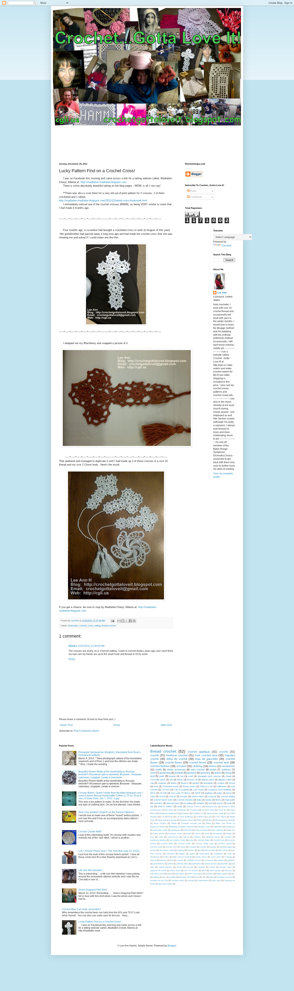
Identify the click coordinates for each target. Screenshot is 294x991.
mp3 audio (230, 800)
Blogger (172, 945)
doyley (208, 800)
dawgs (213, 847)
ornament (209, 860)
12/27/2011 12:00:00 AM (91, 646)
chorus (172, 796)
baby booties (201, 830)
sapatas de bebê (158, 870)
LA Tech (166, 789)
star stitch (179, 874)
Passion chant (186, 820)
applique (209, 793)
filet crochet (210, 850)
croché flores (173, 762)
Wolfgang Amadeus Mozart (181, 827)
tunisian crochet (224, 877)
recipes (220, 783)
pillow (170, 864)
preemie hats (172, 803)
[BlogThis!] (123, 621)
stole (229, 803)
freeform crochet (177, 755)
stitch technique (195, 874)
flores (218, 800)
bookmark (73, 625)
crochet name (184, 843)
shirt (210, 803)
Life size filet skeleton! (90, 870)
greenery (205, 772)
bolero (212, 766)
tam (233, 874)
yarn (161, 776)
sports (220, 803)
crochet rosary (224, 843)
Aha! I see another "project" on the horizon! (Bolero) (106, 812)
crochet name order (163, 800)
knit (171, 860)
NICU (153, 793)
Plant (199, 820)
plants (217, 772)
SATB (197, 793)
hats (229, 854)
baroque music (175, 833)
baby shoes (158, 833)
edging (180, 850)
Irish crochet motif (215, 813)
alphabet (218, 827)
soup (169, 874)
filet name (223, 850)
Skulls (174, 823)
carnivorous (173, 837)
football (179, 772)
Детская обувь (165, 884)
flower (174, 783)
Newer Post (66, 725)
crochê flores (197, 762)
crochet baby (203, 840)
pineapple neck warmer (209, 776)
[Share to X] (127, 621)
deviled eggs (226, 847)
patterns (231, 860)
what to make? (165, 806)
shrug (228, 772)
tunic (156, 786)
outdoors (226, 769)
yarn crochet (198, 769)
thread (232, 783)
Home (116, 725)
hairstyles (218, 854)
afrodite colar (204, 827)
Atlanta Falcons (194, 806)
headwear (154, 857)
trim (204, 877)
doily (199, 800)
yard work (216, 880)
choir (152, 796)
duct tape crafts (166, 850)
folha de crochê (177, 758)
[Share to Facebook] (130, 621)
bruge (229, 833)
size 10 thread (191, 870)
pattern (220, 860)
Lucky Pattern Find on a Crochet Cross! (99, 921)
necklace (158, 803)
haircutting (204, 854)
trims (211, 877)
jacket (213, 769)
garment (191, 772)
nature (180, 860)
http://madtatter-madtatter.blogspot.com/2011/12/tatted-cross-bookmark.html (103, 200)
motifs (158, 769)
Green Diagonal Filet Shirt (92, 889)
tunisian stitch (178, 880)
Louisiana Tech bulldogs (219, 789)
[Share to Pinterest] (134, 621)
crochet (83, 625)
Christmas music (170, 786)
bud (152, 837)
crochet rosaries (185, 800)
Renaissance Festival (225, 820)
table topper (222, 874)
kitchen (163, 860)
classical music (213, 837)
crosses (192, 847)
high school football (182, 857)
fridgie (182, 854)
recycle (190, 867)
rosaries (201, 867)
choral (162, 796)
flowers (184, 783)
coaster (228, 837)
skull (204, 870)
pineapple (208, 783)
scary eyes (175, 870)
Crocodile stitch (157, 779)
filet (199, 850)
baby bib (188, 830)
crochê (154, 755)
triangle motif (185, 877)
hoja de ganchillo (206, 758)
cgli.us (186, 837)
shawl (228, 776)
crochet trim (171, 847)
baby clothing (217, 830)
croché (223, 751)
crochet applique (199, 751)
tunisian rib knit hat (159, 880)
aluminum (230, 827)
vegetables (203, 880)
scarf (152, 772)
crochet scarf (156, 847)
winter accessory (176, 769)
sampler (200, 803)
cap (152, 783)
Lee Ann (222, 292)
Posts (193, 191)
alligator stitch (225, 779)
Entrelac (185, 813)
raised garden (165, 867)
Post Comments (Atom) (86, 730)
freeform (170, 854)
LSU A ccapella (181, 789)
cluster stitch (197, 796)
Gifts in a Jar (206, 786)
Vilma (208, 823)
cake (161, 837)
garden (195, 783)
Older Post (166, 725)
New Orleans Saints (167, 820)
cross (90, 625)
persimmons (158, 864)
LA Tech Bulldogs (185, 817)
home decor (201, 857)
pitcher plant (182, 864)
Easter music (189, 786)
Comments (196, 197)
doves (153, 850)
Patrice (73, 646)
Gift (171, 779)
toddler (172, 877)
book (207, 833)
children (197, 837)
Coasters (194, 810)
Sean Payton (160, 823)
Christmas (181, 810)
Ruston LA (192, 779)
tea (164, 877)
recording (187, 803)
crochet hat (219, 840)
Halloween (222, 786)
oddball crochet (194, 860)
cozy (191, 840)
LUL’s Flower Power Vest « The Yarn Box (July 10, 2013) (108, 851)
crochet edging (228, 796)
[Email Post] (112, 620)
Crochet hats (208, 810)
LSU (210, 817)
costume (212, 796)
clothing (197, 766)
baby (219, 793)
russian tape (226, 867)
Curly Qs (222, 810)
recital (179, 867)
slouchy (228, 870)
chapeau (162, 783)
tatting (97, 625)
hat (181, 776)
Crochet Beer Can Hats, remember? (81, 909)
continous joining (158, 840)
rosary (212, 867)
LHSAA (200, 817)
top (151, 806)
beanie (172, 776)
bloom (197, 833)
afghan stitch (208, 779)
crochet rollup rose (204, 843)
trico (197, 877)
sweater (209, 874)
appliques (175, 830)
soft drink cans (157, 874)
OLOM (163, 793)
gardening (165, 772)
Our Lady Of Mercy (181, 793)
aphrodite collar (160, 830)
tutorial (191, 880)
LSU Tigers (221, 817)
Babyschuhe (211, 806)
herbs (166, 857)
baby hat (231, 830)
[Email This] (119, 621)
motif (190, 776)
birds (188, 833)
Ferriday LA (198, 813)
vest (152, 776)
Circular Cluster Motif (89, 831)
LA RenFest (167, 817)
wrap (179, 806)
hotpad (228, 857)
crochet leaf (221, 762)
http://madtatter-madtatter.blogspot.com (103, 182)
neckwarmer (228, 766)
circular (183, 796)
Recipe (208, 820)
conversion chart (177, 840)
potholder (196, 864)
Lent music (198, 789)
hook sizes (216, 857)
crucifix (203, 847)
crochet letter (167, 843)
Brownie (169, 810)
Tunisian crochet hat (191, 823)
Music (180, 779)
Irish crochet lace (206, 755)
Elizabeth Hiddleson (168, 813)
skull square (215, 870)
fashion (190, 850)
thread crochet (109, 625)
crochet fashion (160, 766)
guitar (192, 854)
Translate (226, 245)
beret (228, 793)
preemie (224, 864)
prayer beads (211, 864)
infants (153, 860)
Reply (72, 659)
